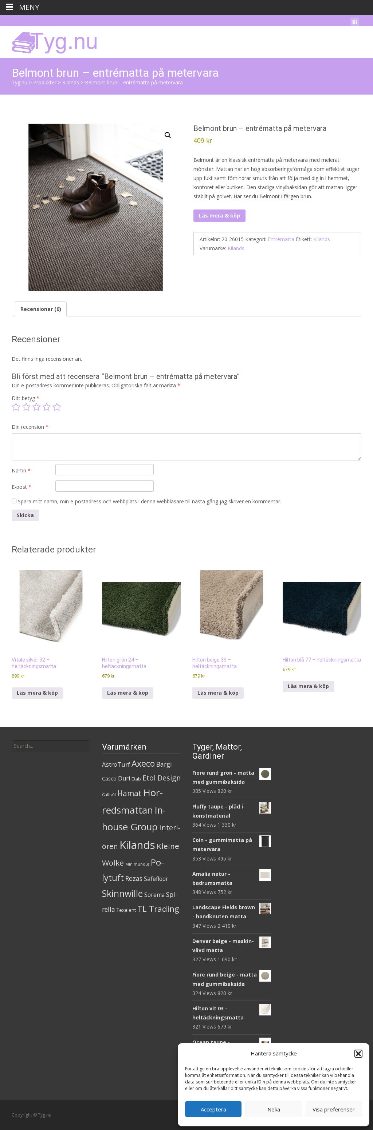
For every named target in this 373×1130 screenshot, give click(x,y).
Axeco (143, 763)
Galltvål (109, 794)
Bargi (164, 764)
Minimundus (137, 864)
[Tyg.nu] (49, 40)
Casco (109, 778)
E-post (21, 486)
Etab (136, 778)
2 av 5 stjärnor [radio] (26, 407)
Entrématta (281, 239)
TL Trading (158, 908)
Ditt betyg (25, 398)
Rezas (133, 878)
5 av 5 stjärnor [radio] (56, 407)
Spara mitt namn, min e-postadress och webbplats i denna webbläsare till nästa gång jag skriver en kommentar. (149, 501)
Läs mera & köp (219, 215)
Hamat (129, 793)
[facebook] (354, 23)
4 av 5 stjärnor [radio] (46, 407)
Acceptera (213, 1109)
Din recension (30, 426)
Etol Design (161, 778)
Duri (124, 778)
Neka (273, 1109)
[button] (358, 1053)
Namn (21, 470)
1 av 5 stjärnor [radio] (16, 407)
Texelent (126, 910)
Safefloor (156, 879)
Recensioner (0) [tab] (40, 309)
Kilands (321, 239)
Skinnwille (122, 893)
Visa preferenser (334, 1109)
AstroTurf (116, 764)
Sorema (154, 895)
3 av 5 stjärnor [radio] (36, 407)
